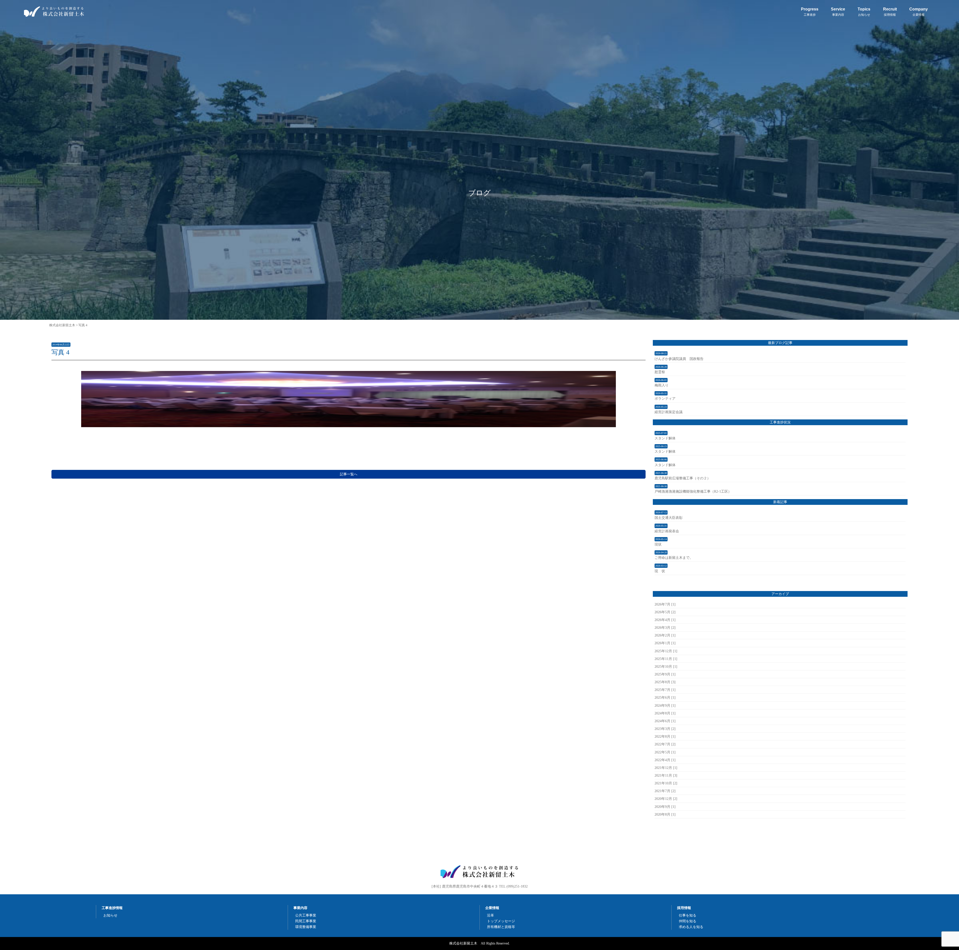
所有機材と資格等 (501, 927)
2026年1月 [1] (665, 643)
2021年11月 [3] (666, 775)
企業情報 (492, 908)
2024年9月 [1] (665, 705)
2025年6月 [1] (665, 697)
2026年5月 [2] (665, 612)
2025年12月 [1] (666, 651)
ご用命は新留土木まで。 (674, 558)
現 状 (660, 571)
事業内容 (300, 908)
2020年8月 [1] (665, 814)
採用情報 (684, 908)
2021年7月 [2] (665, 791)
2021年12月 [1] (666, 768)
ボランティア (665, 398)
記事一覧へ (348, 474)
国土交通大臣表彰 (669, 518)
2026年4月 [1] (665, 620)
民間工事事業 (305, 921)
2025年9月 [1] (665, 674)
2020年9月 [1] (665, 807)
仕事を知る (687, 915)
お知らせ (110, 915)
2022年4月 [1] (665, 760)
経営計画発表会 (667, 531)
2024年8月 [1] (665, 713)
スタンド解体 (665, 438)
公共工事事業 (305, 915)
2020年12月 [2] (666, 799)
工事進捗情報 (112, 908)
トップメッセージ (501, 921)
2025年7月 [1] (665, 690)
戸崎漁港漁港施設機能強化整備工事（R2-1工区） (693, 491)
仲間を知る (687, 921)
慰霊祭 (660, 372)
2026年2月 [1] (665, 635)
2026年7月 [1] (665, 604)
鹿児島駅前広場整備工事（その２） (683, 478)
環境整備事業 (305, 927)
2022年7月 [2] (665, 744)
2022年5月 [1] (665, 752)
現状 (658, 544)
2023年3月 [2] (665, 729)
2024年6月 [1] (665, 721)
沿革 (490, 915)
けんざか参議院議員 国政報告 (679, 359)
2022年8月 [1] (665, 736)
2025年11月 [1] (666, 659)
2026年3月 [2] (665, 628)
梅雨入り (662, 385)
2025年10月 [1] (666, 666)
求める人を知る (691, 927)
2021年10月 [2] (666, 783)
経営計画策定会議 (669, 412)
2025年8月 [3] (665, 682)
